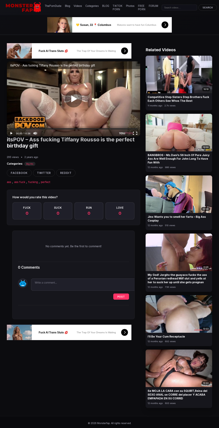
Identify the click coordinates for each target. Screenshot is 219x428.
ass (9, 182)
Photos (130, 6)
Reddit (66, 173)
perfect (45, 182)
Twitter (44, 173)
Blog (67, 6)
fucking (33, 182)
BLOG (105, 6)
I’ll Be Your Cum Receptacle (166, 336)
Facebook (19, 173)
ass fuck (19, 182)
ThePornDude (53, 6)
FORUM (153, 6)
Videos (78, 6)
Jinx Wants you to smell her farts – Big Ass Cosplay (177, 218)
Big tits (29, 164)
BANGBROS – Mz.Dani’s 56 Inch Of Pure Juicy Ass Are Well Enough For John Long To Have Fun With (179, 158)
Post (121, 296)
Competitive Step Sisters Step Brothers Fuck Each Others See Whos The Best (178, 98)
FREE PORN (141, 7)
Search (208, 7)
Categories (92, 6)
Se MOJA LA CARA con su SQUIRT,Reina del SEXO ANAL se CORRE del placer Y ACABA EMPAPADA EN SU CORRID (177, 394)
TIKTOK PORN (118, 7)
